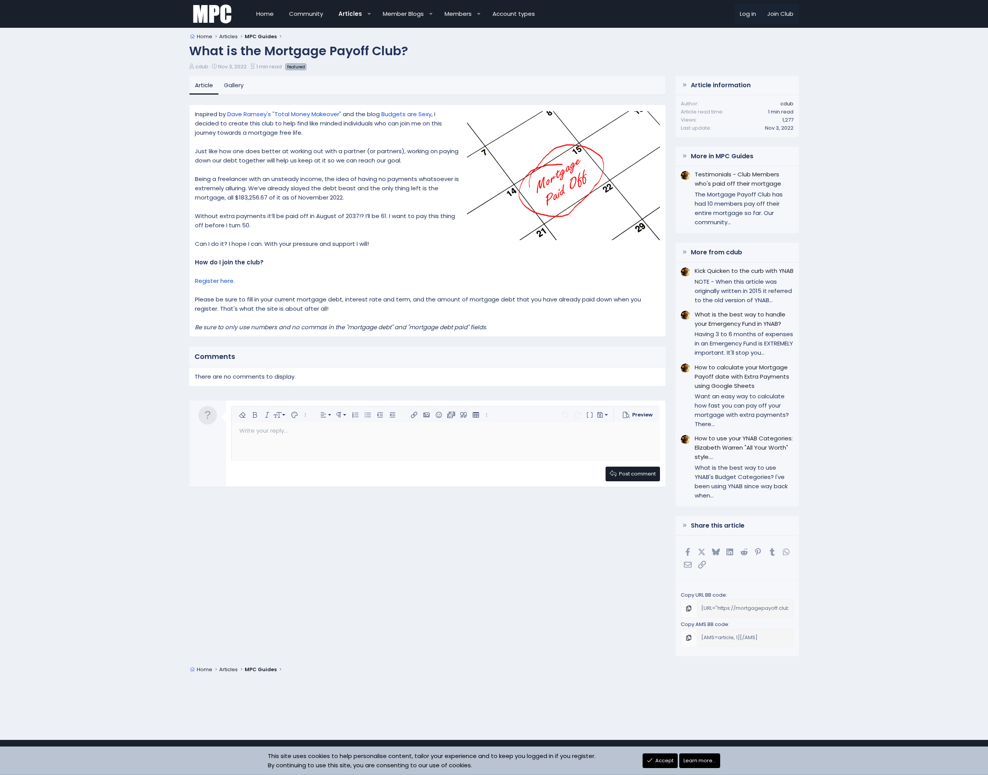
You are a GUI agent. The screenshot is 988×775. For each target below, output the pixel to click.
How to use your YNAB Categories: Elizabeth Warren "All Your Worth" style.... (744, 447)
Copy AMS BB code (704, 624)
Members (458, 14)
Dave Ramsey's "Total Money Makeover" (285, 114)
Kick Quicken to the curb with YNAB (744, 271)
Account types (513, 14)
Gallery (234, 85)
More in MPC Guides (722, 156)
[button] (369, 14)
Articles (350, 14)
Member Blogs (403, 14)
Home (265, 14)
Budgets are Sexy (406, 114)
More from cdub (716, 252)
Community (306, 14)
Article (204, 85)
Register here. (215, 281)
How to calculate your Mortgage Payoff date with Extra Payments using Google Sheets (742, 376)
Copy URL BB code (703, 595)
